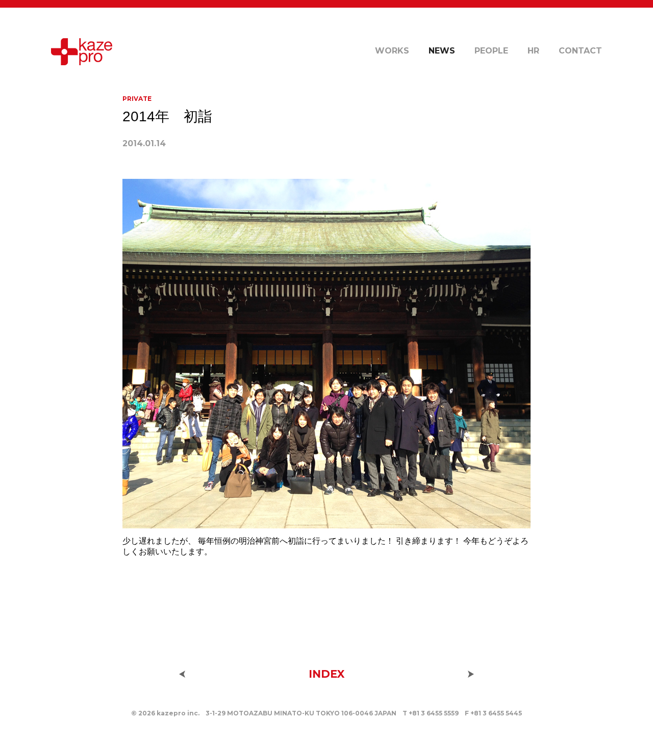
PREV (182, 674)
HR (533, 51)
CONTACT (580, 51)
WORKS (392, 51)
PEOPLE (491, 51)
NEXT (471, 674)
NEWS (442, 51)
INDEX (326, 674)
